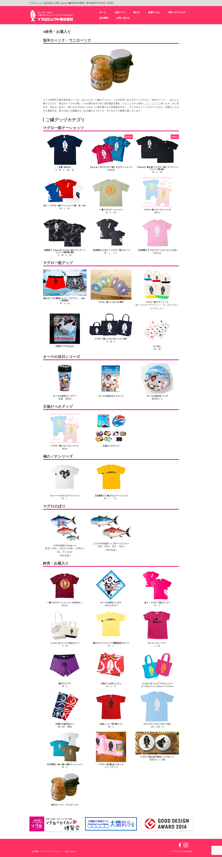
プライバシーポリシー (52, 851)
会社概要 (35, 851)
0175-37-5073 (77, 3)
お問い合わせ (70, 851)
